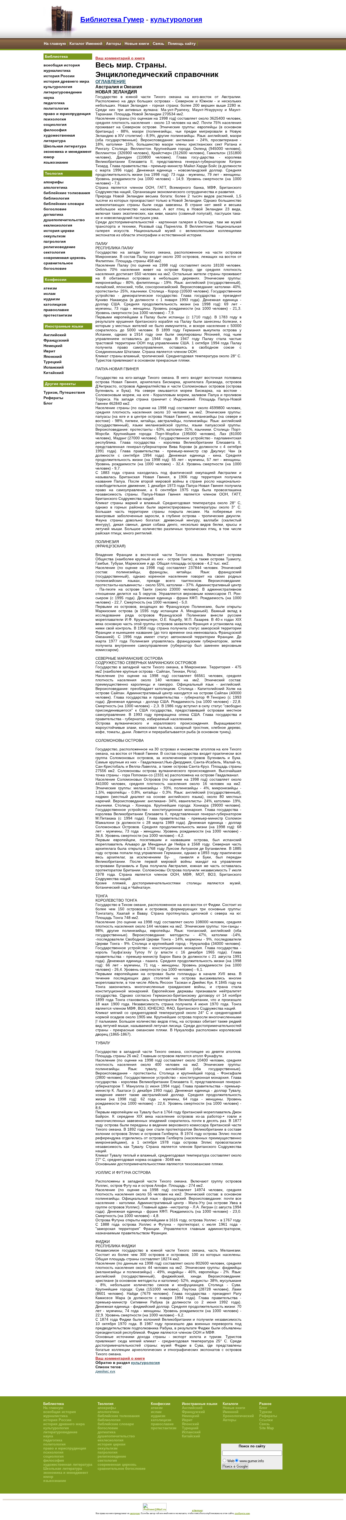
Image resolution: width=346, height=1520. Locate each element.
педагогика (54, 103)
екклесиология (58, 225)
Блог (48, 403)
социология (55, 124)
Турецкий (53, 362)
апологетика (55, 187)
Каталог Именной (85, 43)
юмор (49, 157)
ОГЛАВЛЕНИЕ (110, 81)
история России (59, 76)
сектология (54, 252)
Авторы (113, 43)
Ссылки (266, 1420)
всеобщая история (62, 65)
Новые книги (137, 43)
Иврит (49, 351)
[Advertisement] (68, 497)
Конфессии (55, 279)
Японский (53, 356)
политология (56, 108)
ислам (49, 293)
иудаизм (52, 299)
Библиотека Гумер (112, 19)
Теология (54, 173)
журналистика (57, 70)
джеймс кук (105, 1371)
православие (56, 310)
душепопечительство (64, 220)
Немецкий (53, 345)
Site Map (266, 1428)
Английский (55, 335)
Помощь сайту (182, 43)
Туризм (265, 1412)
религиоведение (59, 247)
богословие (55, 209)
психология (55, 119)
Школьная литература (65, 146)
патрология (55, 241)
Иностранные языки (64, 326)
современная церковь (65, 257)
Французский (56, 340)
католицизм (55, 304)
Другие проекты (60, 384)
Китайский (54, 372)
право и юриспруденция (67, 114)
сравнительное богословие (121, 1469)
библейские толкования (67, 193)
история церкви (59, 230)
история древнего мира (66, 81)
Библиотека (56, 56)
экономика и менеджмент (68, 151)
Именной (230, 1412)
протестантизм (58, 315)
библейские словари (64, 203)
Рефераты (53, 398)
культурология (176, 19)
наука (49, 97)
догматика (53, 214)
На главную (55, 43)
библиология (56, 198)
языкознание (56, 162)
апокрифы (54, 182)
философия (55, 130)
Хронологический (238, 1416)
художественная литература (67, 1464)
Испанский (54, 367)
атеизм (50, 288)
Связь (158, 43)
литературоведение (63, 92)
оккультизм (54, 236)
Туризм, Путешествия (64, 392)
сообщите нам (242, 1513)
